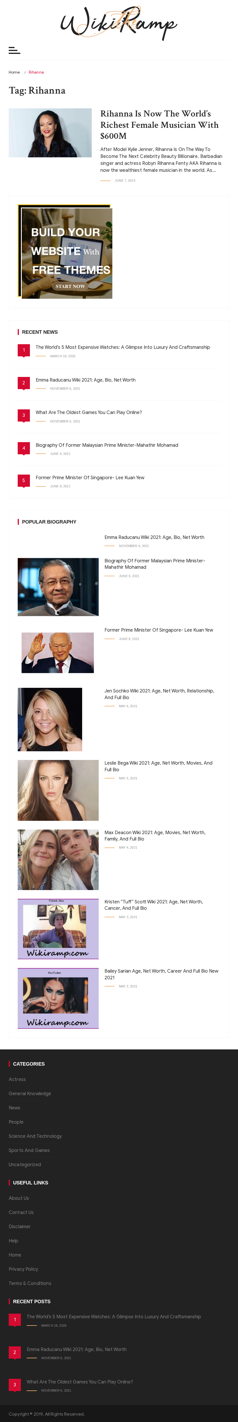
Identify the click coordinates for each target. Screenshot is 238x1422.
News (15, 1108)
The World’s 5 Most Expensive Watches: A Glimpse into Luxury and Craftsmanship (123, 347)
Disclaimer (20, 1227)
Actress (17, 1079)
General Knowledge (30, 1094)
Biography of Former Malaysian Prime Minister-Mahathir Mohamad (107, 445)
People (16, 1122)
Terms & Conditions (30, 1283)
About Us (19, 1198)
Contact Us (21, 1212)
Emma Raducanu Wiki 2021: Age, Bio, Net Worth (86, 380)
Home (15, 1255)
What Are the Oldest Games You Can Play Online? (89, 412)
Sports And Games (29, 1150)
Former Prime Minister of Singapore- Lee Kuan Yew (90, 478)
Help (14, 1241)
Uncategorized (25, 1165)
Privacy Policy (23, 1269)
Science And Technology (35, 1136)
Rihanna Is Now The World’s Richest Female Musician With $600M (159, 125)
